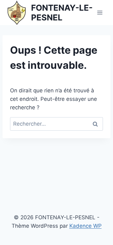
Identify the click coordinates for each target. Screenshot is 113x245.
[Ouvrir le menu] (99, 12)
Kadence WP (85, 226)
